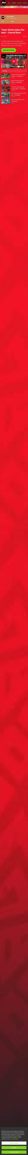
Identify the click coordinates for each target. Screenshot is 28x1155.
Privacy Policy (14, 1139)
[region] (14, 1141)
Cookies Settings (14, 1143)
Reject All (14, 1147)
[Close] (26, 1129)
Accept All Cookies (14, 1152)
